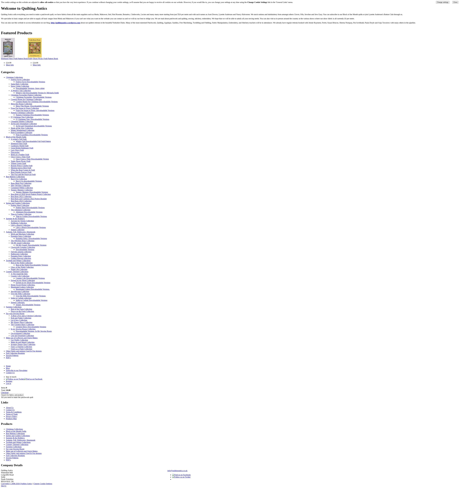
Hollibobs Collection (19, 223)
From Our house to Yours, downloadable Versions (35, 110)
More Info (10, 65)
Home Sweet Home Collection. (23, 285)
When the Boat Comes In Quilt (23, 170)
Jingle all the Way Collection (22, 128)
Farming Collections (14, 307)
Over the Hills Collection (20, 294)
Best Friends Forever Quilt (21, 172)
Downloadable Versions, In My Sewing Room (34, 331)
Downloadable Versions (25, 249)
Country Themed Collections (17, 272)
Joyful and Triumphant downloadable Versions (34, 126)
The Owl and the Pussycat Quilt (23, 174)
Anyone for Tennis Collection (22, 221)
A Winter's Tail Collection (21, 91)
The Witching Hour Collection (22, 241)
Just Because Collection (20, 291)
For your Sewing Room (15, 313)
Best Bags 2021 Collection (21, 196)
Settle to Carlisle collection (21, 298)
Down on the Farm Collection (22, 311)
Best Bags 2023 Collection (21, 201)
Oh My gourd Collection (20, 243)
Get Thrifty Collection (19, 340)
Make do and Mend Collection (22, 342)
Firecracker (15, 152)
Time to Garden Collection (21, 214)
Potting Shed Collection (20, 205)
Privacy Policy (11, 416)
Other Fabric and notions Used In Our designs (24, 351)
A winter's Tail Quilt (18, 139)
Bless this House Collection (21, 104)
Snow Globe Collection (20, 86)
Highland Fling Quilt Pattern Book (14, 59)
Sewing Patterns (12, 355)
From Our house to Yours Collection (25, 108)
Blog (8, 368)
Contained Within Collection (22, 188)
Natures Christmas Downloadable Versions (32, 115)
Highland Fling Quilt (19, 144)
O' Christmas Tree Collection (22, 117)
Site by (3, 486)
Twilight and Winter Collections (18, 261)
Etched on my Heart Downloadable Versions (33, 283)
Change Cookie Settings (42, 484)
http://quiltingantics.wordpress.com (65, 23)
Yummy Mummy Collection (22, 190)
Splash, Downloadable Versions (28, 305)
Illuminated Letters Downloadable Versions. (33, 289)
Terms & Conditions (14, 412)
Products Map (11, 419)
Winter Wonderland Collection (22, 130)
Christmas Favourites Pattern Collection (26, 95)
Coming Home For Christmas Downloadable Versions (37, 102)
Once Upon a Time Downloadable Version (32, 159)
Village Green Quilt (18, 163)
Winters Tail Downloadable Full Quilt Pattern (33, 141)
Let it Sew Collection (19, 320)
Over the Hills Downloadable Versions (31, 296)
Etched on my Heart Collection (23, 280)
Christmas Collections (14, 77)
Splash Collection (17, 230)
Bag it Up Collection (19, 179)
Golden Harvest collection (21, 258)
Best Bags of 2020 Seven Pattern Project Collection (31, 194)
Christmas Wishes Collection (22, 121)
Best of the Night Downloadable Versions (32, 265)
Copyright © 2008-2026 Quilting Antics (16, 484)
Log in (8, 383)
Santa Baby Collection (19, 84)
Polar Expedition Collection (21, 132)
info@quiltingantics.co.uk (177, 471)
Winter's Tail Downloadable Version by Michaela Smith (37, 93)
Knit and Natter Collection (21, 318)
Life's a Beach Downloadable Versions (31, 227)
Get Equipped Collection (20, 333)
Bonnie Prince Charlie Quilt (21, 166)
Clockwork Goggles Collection (23, 247)
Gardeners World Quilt (19, 146)
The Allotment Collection (20, 210)
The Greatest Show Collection (22, 325)
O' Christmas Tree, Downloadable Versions (32, 119)
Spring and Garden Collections (18, 203)
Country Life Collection (20, 276)
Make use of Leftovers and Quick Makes (22, 338)
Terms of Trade (12, 414)
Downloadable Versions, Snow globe (30, 88)
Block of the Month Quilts (16, 137)
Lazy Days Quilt (17, 150)
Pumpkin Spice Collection (21, 236)
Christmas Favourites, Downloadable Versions (34, 97)
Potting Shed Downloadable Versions (30, 208)
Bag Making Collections (15, 177)
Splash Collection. (18, 302)
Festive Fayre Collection (20, 79)
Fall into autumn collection (21, 252)
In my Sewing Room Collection (23, 329)
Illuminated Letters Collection (22, 287)
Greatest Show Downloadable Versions (31, 327)
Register (9, 381)
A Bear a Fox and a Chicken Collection (26, 316)
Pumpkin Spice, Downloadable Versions (31, 238)
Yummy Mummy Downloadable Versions (32, 192)
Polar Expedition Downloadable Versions (32, 135)
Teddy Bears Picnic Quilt (20, 161)
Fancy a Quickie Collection (21, 347)
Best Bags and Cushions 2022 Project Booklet (29, 199)
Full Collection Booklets (15, 353)
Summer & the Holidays (15, 219)
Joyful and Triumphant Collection (24, 124)
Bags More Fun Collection (21, 183)
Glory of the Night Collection (22, 267)
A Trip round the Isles (19, 274)
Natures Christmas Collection (22, 113)
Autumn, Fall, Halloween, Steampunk (20, 232)
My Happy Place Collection (21, 322)
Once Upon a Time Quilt (20, 157)
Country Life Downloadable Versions (30, 278)
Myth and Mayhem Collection (22, 234)
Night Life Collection (19, 269)
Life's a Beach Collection (20, 225)
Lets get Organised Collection (22, 336)
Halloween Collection (19, 254)
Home (8, 366)
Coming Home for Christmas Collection (26, 99)
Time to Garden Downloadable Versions (31, 216)
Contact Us (10, 373)
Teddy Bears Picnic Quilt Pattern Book (43, 59)
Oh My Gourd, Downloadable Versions (31, 245)
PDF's (8, 358)
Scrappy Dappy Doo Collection (23, 344)
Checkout (4, 392)
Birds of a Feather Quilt (20, 155)
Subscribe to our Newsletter (16, 370)
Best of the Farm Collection (21, 309)
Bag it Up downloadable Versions (29, 181)
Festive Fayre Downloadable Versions (30, 82)
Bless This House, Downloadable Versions (32, 106)
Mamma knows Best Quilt (21, 168)
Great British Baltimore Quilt (22, 148)
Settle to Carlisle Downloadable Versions (31, 300)
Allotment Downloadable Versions (29, 212)
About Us (9, 408)
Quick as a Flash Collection (21, 349)
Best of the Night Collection (22, 263)
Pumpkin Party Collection (21, 256)
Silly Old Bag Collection (20, 185)
